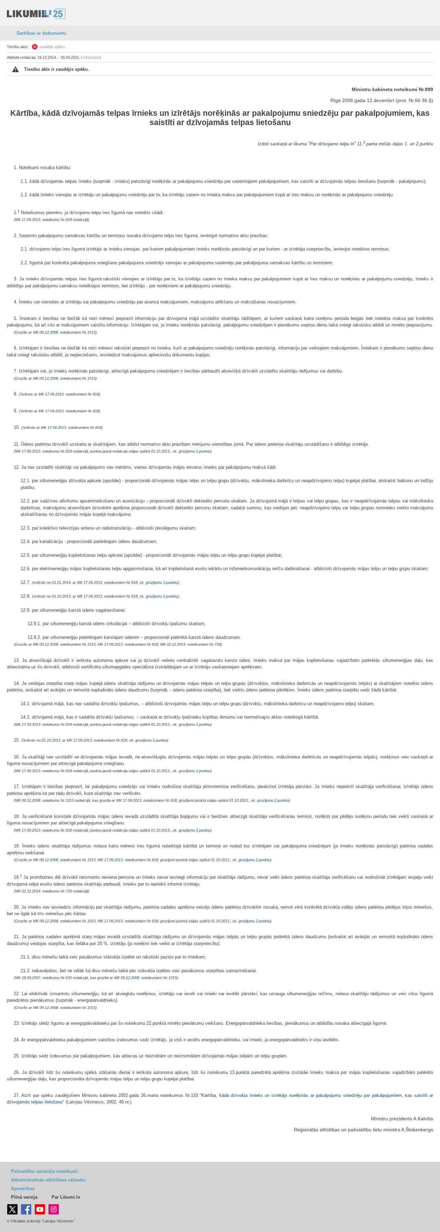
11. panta (367, 143)
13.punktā (239, 1072)
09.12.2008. (49, 332)
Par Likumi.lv (66, 1197)
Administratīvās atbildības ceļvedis (48, 1180)
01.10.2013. (160, 451)
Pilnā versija (24, 1197)
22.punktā (156, 1023)
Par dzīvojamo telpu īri (332, 143)
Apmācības (23, 1188)
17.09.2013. (31, 220)
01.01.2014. (62, 582)
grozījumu (187, 451)
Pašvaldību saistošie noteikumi (44, 1171)
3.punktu (170, 582)
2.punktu (203, 451)
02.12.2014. (176, 644)
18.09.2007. (31, 978)
